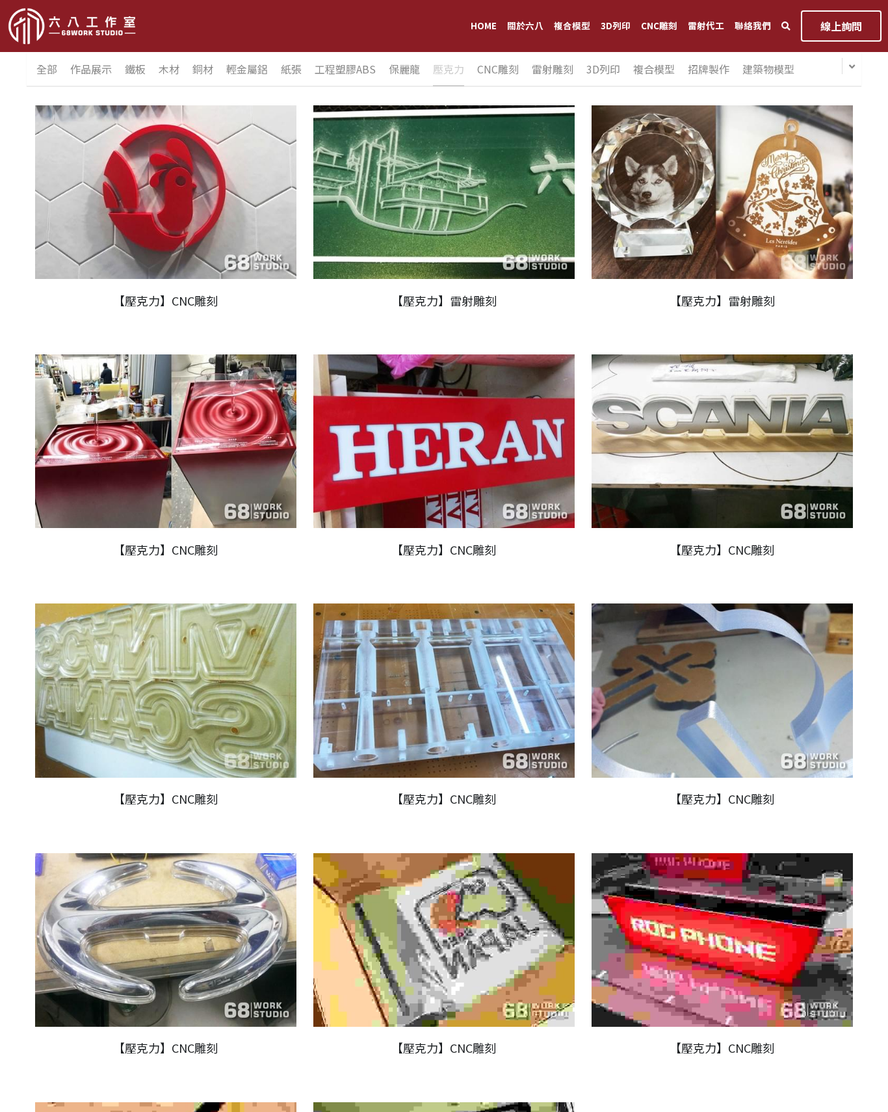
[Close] (590, 523)
